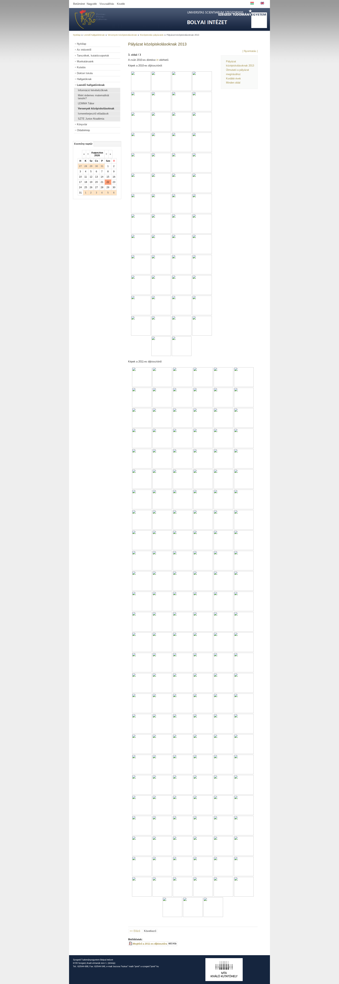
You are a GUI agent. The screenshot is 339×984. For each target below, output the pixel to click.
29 (108, 187)
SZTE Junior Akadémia (91, 118)
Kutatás (81, 67)
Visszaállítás (106, 3)
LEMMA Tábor (86, 103)
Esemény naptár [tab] (83, 144)
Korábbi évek (233, 78)
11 (85, 176)
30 (114, 187)
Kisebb (121, 3)
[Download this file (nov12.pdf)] (131, 944)
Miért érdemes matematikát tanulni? (93, 97)
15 (108, 176)
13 (96, 176)
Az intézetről (84, 49)
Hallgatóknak (84, 79)
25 (85, 187)
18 (85, 182)
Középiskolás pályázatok (152, 35)
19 (91, 182)
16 (114, 176)
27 (96, 187)
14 (102, 176)
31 (80, 192)
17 (80, 182)
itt (157, 59)
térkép (111, 963)
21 (102, 182)
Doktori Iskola (85, 73)
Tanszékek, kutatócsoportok (93, 55)
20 (96, 182)
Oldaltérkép (83, 130)
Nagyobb (92, 3)
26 (91, 187)
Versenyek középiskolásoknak (122, 35)
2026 (97, 155)
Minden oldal (233, 82)
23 (114, 182)
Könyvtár (82, 124)
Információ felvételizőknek (93, 90)
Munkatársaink (85, 61)
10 (80, 176)
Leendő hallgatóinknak (94, 35)
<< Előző (135, 931)
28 (102, 187)
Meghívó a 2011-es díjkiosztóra (150, 944)
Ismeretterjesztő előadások (93, 113)
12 (91, 176)
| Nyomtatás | (250, 51)
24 (80, 187)
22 (108, 182)
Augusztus (97, 152)
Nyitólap (77, 35)
